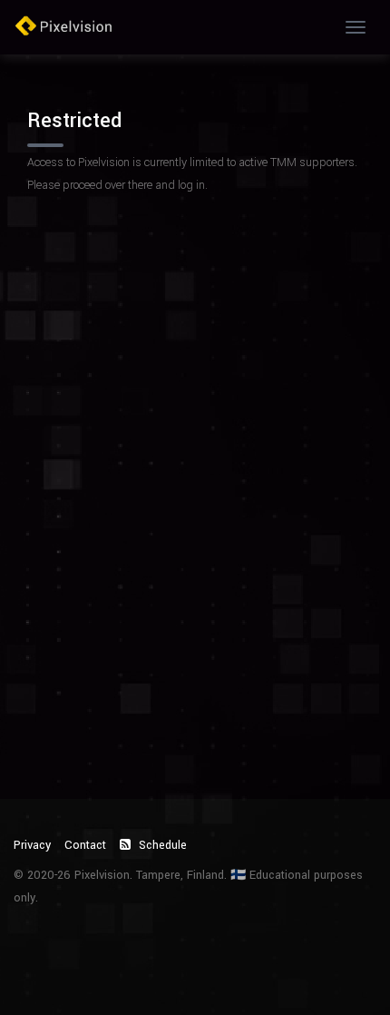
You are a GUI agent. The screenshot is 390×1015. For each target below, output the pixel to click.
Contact (85, 845)
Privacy (32, 845)
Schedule (161, 845)
